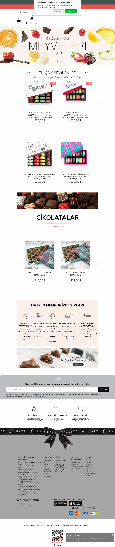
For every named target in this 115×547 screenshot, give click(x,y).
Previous (3, 46)
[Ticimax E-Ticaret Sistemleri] (58, 545)
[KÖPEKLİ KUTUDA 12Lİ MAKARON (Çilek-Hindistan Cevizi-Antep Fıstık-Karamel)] (75, 95)
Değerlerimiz (47, 466)
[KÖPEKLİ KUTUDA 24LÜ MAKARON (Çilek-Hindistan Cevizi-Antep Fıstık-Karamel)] (39, 95)
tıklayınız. (107, 540)
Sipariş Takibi (59, 469)
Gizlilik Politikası (95, 394)
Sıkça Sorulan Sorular (75, 469)
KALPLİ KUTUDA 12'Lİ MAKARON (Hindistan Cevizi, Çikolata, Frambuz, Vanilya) (75, 176)
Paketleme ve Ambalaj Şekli (59, 465)
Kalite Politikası (46, 468)
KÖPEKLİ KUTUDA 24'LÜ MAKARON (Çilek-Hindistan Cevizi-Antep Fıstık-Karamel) (39, 115)
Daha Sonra (58, 11)
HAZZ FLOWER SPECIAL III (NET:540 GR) (39, 274)
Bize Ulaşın (47, 476)
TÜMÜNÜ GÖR (57, 226)
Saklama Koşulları (88, 470)
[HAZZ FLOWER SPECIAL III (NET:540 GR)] (39, 255)
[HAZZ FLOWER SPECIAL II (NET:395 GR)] (75, 255)
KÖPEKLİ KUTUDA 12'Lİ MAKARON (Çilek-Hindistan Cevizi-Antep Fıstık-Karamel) (75, 115)
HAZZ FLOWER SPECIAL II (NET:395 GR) (75, 274)
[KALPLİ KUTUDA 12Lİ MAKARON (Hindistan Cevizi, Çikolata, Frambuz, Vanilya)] (75, 156)
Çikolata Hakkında (89, 463)
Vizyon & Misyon (46, 463)
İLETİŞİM (26, 12)
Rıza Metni (34, 394)
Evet (70, 11)
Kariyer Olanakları (46, 474)
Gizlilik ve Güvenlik (77, 466)
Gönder (103, 389)
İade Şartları (59, 471)
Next (111, 46)
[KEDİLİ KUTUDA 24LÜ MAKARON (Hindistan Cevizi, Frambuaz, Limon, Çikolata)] (39, 156)
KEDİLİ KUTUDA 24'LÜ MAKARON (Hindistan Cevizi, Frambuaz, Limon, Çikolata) (39, 176)
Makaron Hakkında (89, 467)
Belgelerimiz (47, 471)
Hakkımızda (47, 460)
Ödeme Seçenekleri (61, 468)
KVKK (72, 471)
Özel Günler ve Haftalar (90, 474)
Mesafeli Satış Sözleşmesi (75, 463)
